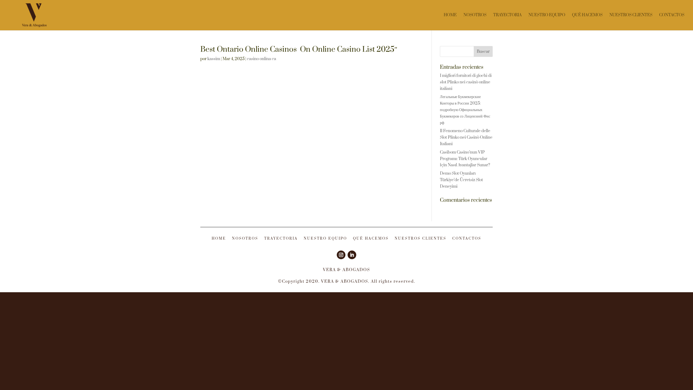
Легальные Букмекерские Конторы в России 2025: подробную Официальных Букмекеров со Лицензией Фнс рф (465, 109)
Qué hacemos (587, 15)
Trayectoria (507, 15)
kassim (213, 58)
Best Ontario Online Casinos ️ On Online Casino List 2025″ (298, 49)
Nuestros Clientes (630, 15)
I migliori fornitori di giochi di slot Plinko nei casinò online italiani (466, 82)
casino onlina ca (261, 58)
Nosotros (474, 15)
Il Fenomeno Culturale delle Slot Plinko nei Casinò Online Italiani (466, 137)
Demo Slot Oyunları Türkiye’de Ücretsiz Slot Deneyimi (461, 180)
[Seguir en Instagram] (341, 255)
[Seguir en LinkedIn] (352, 255)
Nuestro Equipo (546, 15)
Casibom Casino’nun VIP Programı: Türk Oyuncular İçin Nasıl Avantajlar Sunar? (465, 159)
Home (450, 15)
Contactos (671, 15)
